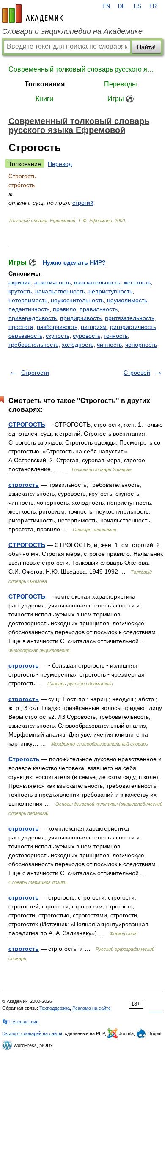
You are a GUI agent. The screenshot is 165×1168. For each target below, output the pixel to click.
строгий (83, 202)
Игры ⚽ (120, 98)
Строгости (35, 372)
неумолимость (127, 300)
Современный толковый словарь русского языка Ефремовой (82, 69)
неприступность (110, 291)
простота (20, 326)
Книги (44, 98)
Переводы (120, 84)
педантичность (29, 309)
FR (153, 6)
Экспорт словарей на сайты (32, 1033)
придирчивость (81, 318)
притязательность (129, 318)
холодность (78, 344)
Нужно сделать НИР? (74, 262)
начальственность (60, 291)
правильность (99, 309)
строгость (23, 484)
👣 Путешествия (20, 1021)
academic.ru (32, 13)
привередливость (32, 318)
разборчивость (57, 326)
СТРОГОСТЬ (26, 424)
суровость (86, 335)
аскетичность (52, 282)
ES (137, 6)
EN (106, 6)
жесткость (137, 282)
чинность (109, 344)
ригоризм (94, 326)
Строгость (24, 759)
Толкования (45, 84)
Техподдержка (54, 1008)
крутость (20, 291)
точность (116, 335)
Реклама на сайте (91, 1008)
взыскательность (97, 282)
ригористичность (133, 326)
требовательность (33, 344)
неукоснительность (77, 300)
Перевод (60, 163)
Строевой (137, 372)
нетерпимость (27, 300)
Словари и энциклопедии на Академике (72, 31)
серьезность (25, 335)
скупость (57, 335)
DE (122, 6)
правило (64, 309)
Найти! (146, 47)
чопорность (141, 344)
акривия (19, 282)
